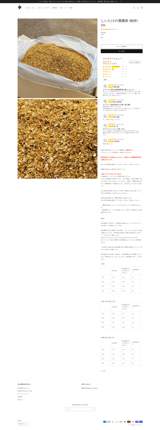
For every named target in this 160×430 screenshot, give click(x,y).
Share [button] (104, 371)
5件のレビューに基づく (110, 63)
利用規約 (20, 397)
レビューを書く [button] (135, 62)
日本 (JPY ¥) (22, 424)
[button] (43, 8)
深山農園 (132, 424)
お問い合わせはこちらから (89, 388)
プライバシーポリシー (24, 394)
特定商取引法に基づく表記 (25, 391)
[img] (112, 85)
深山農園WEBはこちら (24, 388)
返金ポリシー (21, 399)
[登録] (93, 409)
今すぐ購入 (121, 51)
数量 (102, 37)
